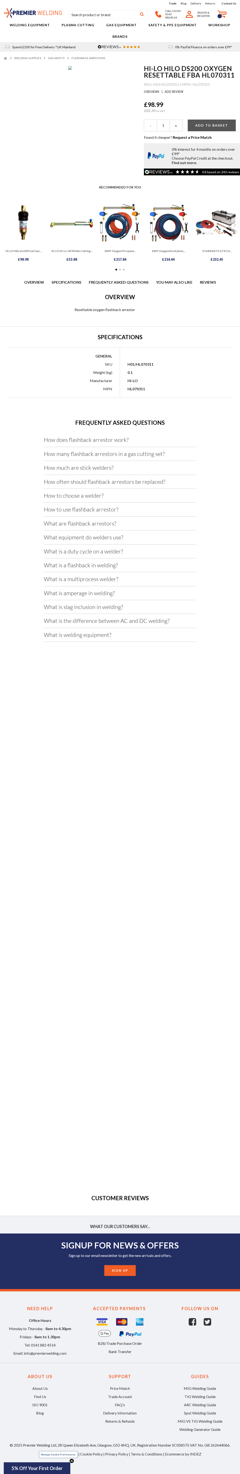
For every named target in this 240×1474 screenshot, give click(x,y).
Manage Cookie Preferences (58, 1454)
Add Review (173, 92)
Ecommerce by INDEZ (183, 1454)
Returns (210, 3)
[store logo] (33, 16)
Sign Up (120, 1270)
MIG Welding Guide (200, 1388)
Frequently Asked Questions (119, 282)
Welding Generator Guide (200, 1429)
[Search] (141, 14)
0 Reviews (152, 92)
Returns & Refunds (120, 1421)
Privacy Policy (116, 1454)
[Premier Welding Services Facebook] (196, 1324)
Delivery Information (120, 1413)
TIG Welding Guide (200, 1396)
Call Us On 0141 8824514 (173, 14)
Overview (34, 282)
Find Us (40, 1396)
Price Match (120, 1388)
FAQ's (120, 1405)
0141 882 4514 (43, 1345)
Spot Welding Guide (200, 1413)
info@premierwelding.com (45, 1353)
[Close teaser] (71, 1461)
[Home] (6, 58)
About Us (40, 1388)
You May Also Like (174, 282)
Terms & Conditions (146, 1454)
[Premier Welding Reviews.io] (120, 47)
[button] (37, 1468)
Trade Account (120, 1396)
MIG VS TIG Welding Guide (200, 1421)
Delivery (196, 3)
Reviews (208, 282)
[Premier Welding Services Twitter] (207, 1324)
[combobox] (108, 14)
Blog (183, 3)
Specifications (66, 282)
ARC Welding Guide (200, 1405)
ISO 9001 (40, 1405)
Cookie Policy (91, 1454)
